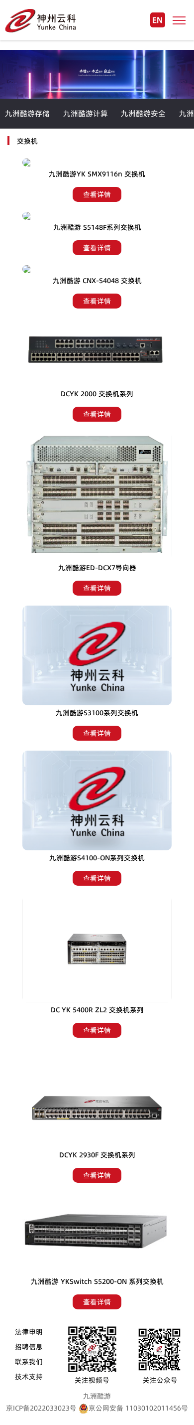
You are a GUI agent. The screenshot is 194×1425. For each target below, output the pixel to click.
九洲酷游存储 (27, 113)
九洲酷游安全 (143, 113)
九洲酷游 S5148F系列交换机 (97, 227)
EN (157, 19)
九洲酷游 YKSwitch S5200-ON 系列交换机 (97, 1281)
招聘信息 (29, 1347)
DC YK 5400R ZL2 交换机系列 (97, 1010)
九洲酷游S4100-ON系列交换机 (97, 858)
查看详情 (97, 194)
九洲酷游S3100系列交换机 (97, 713)
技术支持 (29, 1377)
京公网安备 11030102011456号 (138, 1408)
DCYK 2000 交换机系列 (97, 394)
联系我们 (29, 1362)
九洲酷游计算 (85, 113)
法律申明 (29, 1332)
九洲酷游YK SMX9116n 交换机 (97, 174)
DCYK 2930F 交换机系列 (97, 1155)
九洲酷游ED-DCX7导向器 (97, 568)
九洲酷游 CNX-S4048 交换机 (97, 281)
